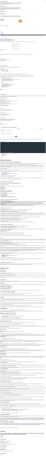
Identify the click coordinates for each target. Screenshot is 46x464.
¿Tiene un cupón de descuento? (4, 136)
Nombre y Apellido (2, 99)
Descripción (1, 34)
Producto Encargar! (2, 49)
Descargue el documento (3, 370)
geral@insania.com (14, 348)
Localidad (1, 102)
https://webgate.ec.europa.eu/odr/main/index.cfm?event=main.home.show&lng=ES (30, 424)
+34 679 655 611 (2, 440)
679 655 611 (5, 174)
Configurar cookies (2, 20)
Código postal (2, 101)
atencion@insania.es (37, 417)
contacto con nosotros (12, 365)
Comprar (1, 33)
